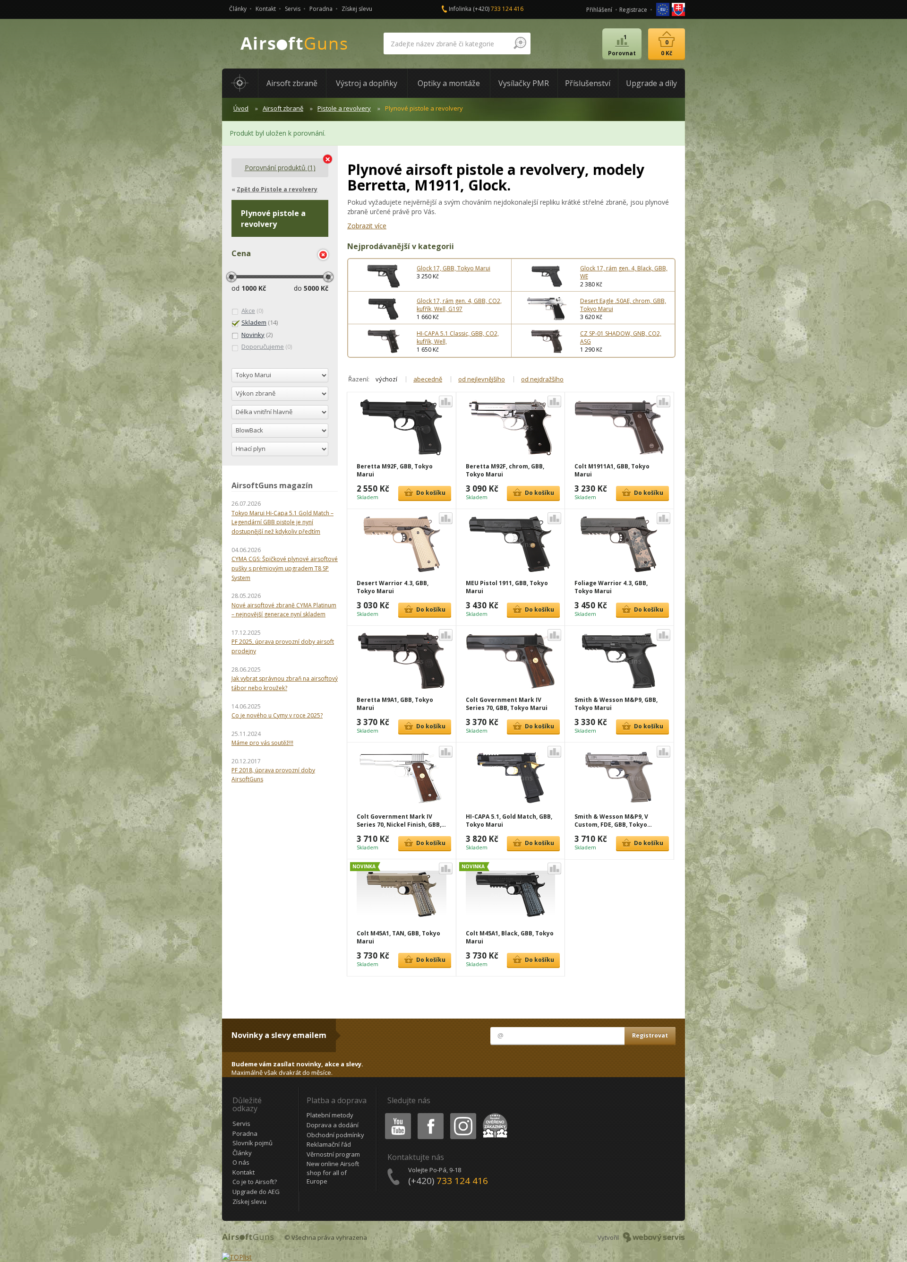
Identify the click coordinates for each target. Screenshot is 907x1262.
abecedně (427, 379)
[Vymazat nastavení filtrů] (323, 255)
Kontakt (266, 9)
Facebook (430, 1114)
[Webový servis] (654, 1237)
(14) (259, 322)
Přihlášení (599, 10)
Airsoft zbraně (283, 108)
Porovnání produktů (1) (280, 167)
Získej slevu (357, 9)
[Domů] (240, 83)
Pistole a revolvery (344, 108)
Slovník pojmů (252, 1143)
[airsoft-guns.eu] (663, 9)
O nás (240, 1162)
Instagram (462, 1114)
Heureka (493, 1114)
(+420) (498, 9)
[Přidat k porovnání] (446, 401)
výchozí (386, 379)
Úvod (240, 108)
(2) (257, 334)
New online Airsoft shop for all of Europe (333, 1172)
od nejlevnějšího (481, 379)
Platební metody (330, 1115)
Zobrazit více (366, 225)
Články (238, 9)
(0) (252, 310)
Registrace (633, 10)
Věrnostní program (333, 1154)
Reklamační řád (329, 1144)
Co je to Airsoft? (254, 1181)
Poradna (321, 9)
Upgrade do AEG (256, 1191)
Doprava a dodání (333, 1125)
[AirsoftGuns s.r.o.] (294, 44)
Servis (292, 9)
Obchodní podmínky (335, 1135)
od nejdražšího (542, 379)
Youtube (396, 1114)
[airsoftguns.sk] (678, 9)
